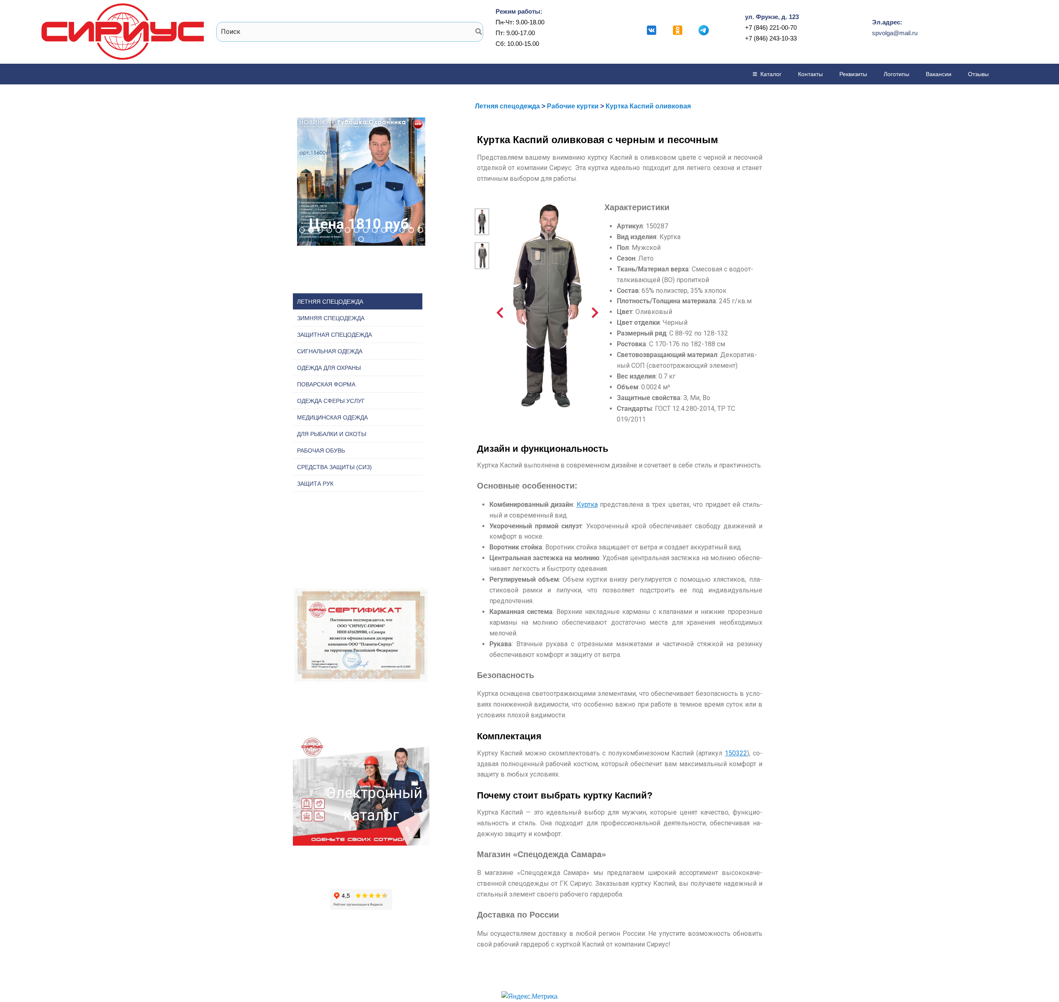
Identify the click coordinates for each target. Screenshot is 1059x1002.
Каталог (770, 74)
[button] (361, 181)
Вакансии (938, 74)
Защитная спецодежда (334, 334)
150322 (736, 753)
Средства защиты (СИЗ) (334, 467)
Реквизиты (853, 74)
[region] (361, 181)
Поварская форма (326, 384)
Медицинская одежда (332, 417)
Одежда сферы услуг (331, 401)
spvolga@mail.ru (895, 32)
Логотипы (896, 74)
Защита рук (315, 483)
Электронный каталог (371, 804)
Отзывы (978, 74)
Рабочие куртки (573, 106)
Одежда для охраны (329, 367)
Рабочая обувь (321, 450)
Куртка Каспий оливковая (648, 106)
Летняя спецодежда (507, 106)
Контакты (810, 74)
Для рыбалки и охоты (331, 434)
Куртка (587, 504)
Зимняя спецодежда (330, 318)
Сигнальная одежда (329, 351)
